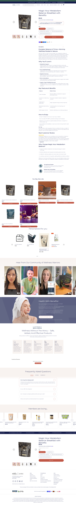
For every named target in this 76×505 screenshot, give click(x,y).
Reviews (55, 484)
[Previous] (14, 22)
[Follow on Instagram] (15, 481)
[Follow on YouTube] (20, 481)
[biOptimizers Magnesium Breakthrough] (56, 238)
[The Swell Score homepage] (16, 5)
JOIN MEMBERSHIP (61, 2)
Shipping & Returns (44, 479)
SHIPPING (31, 375)
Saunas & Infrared (33, 478)
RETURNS (37, 375)
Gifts (31, 479)
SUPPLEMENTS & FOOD (40, 2)
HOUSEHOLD (54, 2)
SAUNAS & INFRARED (31, 2)
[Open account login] (61, 5)
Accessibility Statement (58, 479)
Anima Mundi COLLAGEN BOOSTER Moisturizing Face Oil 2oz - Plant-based (10, 423)
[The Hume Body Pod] (31, 238)
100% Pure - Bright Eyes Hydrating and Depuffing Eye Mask (37, 422)
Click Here (61, 170)
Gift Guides (42, 477)
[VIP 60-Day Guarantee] (19, 238)
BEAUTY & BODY (48, 2)
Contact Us (42, 478)
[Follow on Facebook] (13, 481)
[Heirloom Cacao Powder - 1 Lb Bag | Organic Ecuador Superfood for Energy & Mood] (44, 240)
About (41, 474)
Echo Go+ (55, 477)
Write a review (38, 363)
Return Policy (56, 478)
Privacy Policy (56, 474)
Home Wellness (33, 477)
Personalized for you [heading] (38, 229)
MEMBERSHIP (43, 375)
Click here (53, 312)
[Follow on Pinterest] (17, 481)
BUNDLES (31, 474)
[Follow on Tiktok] (22, 481)
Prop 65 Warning (43, 482)
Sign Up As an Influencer (56, 482)
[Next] (36, 22)
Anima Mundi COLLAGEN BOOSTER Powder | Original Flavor (24, 422)
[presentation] (4, 277)
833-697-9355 (14, 478)
